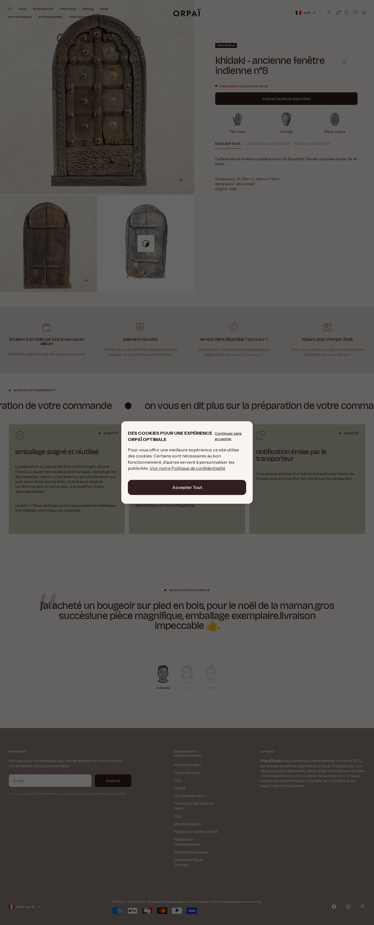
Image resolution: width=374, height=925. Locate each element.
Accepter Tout (187, 487)
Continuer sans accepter (228, 436)
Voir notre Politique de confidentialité (187, 468)
